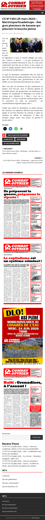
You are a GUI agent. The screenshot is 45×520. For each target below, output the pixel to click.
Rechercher (6, 434)
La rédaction (20, 33)
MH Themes (36, 518)
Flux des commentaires (10, 483)
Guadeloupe (8, 139)
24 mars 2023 (8, 33)
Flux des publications (9, 479)
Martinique (21, 139)
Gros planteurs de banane (18, 135)
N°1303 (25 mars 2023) (11, 143)
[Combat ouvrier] (22, 9)
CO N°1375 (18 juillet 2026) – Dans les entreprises (20, 461)
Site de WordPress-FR (10, 487)
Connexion (6, 476)
